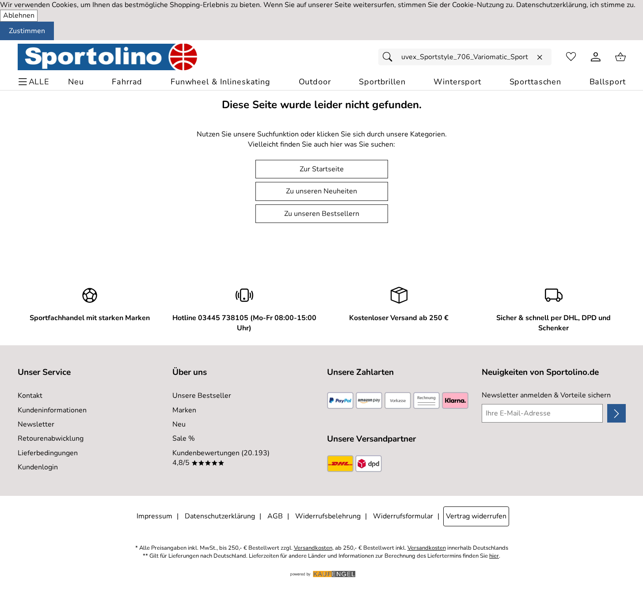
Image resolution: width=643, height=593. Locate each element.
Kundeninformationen (52, 410)
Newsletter (36, 424)
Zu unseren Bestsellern (321, 214)
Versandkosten (313, 548)
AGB (275, 516)
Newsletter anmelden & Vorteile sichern (546, 395)
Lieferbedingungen (48, 453)
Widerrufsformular (403, 516)
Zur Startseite (322, 169)
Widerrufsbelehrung (328, 516)
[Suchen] (390, 57)
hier (494, 556)
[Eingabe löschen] (539, 57)
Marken (184, 410)
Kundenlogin (38, 467)
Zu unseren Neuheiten (321, 191)
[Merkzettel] (571, 57)
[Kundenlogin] (595, 57)
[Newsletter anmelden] (616, 413)
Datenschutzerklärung (220, 516)
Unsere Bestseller (201, 395)
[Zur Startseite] (108, 57)
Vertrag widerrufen (476, 516)
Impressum (154, 516)
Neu (179, 424)
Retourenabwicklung (51, 438)
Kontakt (30, 395)
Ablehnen (18, 15)
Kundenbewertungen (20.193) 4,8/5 (221, 458)
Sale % (183, 438)
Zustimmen (27, 31)
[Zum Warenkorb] (620, 57)
